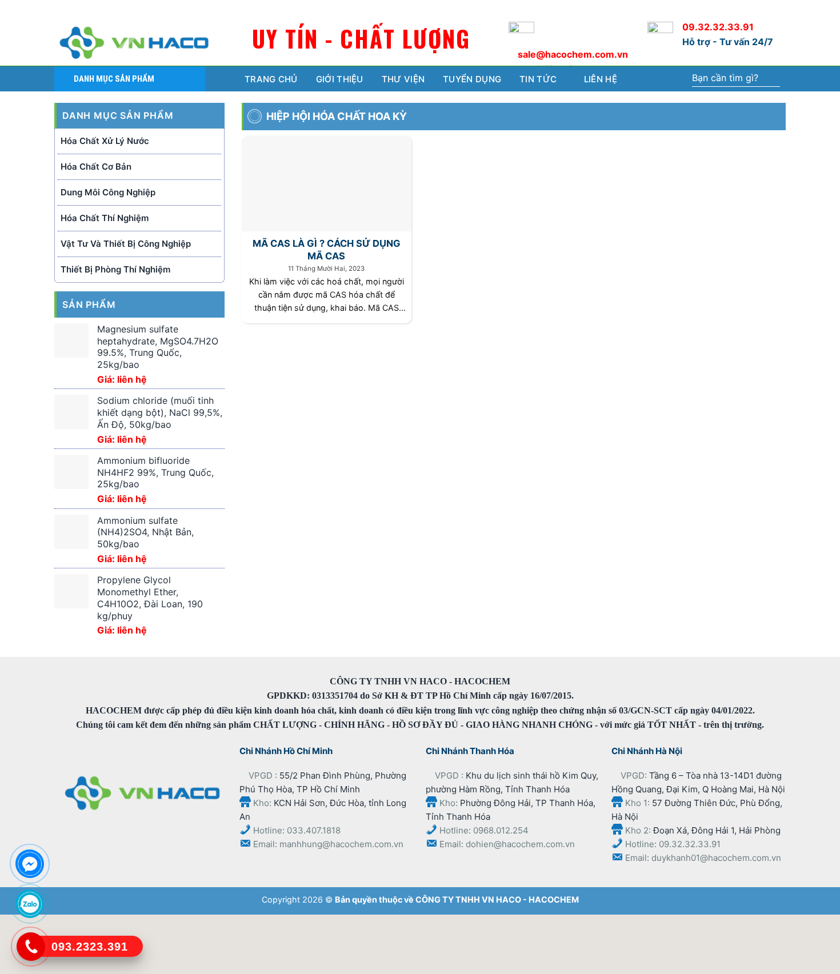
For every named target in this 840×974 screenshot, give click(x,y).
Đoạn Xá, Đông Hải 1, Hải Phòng (717, 830)
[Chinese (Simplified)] (726, 8)
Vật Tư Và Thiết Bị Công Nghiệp (126, 243)
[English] (749, 8)
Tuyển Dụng (472, 79)
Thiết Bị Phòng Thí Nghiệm (115, 269)
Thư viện (403, 79)
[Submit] (771, 79)
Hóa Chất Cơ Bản (96, 166)
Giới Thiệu (339, 79)
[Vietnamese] (773, 8)
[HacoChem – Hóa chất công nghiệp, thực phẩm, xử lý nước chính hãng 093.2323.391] (134, 42)
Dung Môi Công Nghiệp (108, 192)
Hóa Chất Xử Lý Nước (105, 140)
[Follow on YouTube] (100, 9)
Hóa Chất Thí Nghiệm (105, 218)
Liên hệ (600, 79)
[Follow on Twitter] (82, 9)
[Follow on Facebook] (63, 9)
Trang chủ (271, 79)
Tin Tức (538, 79)
